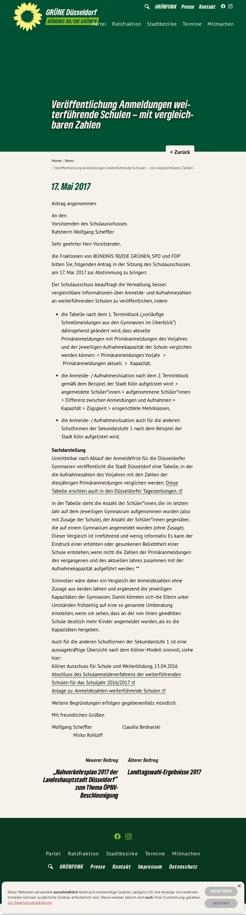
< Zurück (180, 152)
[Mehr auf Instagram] (230, 6)
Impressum (150, 866)
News (69, 160)
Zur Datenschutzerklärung (30, 902)
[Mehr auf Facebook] (223, 6)
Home (57, 160)
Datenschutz (183, 866)
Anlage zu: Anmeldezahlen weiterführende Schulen (106, 690)
